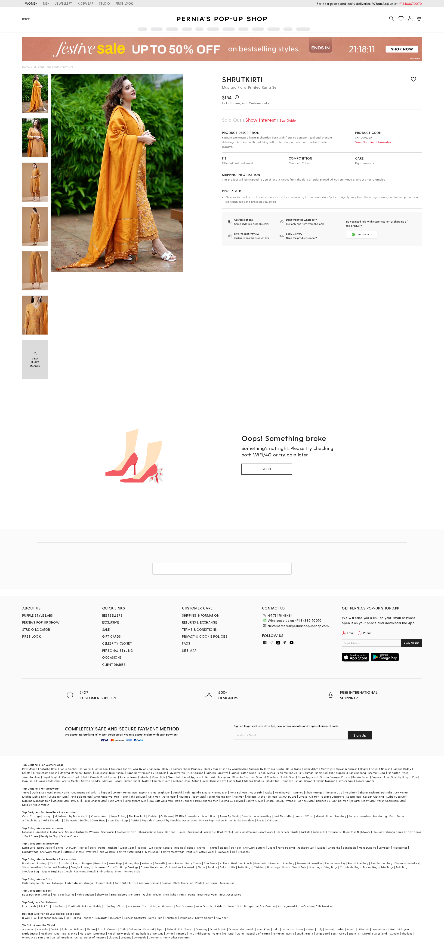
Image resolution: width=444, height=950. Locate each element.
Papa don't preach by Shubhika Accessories (169, 820)
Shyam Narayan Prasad (335, 776)
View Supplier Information (373, 142)
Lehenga (57, 882)
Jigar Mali (235, 780)
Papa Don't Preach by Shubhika (146, 772)
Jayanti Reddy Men (362, 800)
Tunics (181, 831)
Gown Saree (413, 831)
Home (26, 66)
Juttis (231, 867)
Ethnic (80, 851)
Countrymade (80, 792)
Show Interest (260, 120)
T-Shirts (212, 847)
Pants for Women (245, 831)
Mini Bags (387, 867)
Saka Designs (245, 906)
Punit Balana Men (81, 796)
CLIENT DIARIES (114, 665)
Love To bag (118, 816)
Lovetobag (380, 816)
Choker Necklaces (152, 867)
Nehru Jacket (45, 847)
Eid (68, 917)
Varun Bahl (159, 776)
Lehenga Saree (394, 831)
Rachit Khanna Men (219, 796)
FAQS (186, 643)
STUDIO (104, 3)
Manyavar (327, 768)
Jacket (146, 894)
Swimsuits (334, 831)
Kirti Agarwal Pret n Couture (296, 906)
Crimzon (272, 820)
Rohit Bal (321, 772)
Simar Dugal (132, 780)
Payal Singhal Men (94, 800)
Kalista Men (353, 796)
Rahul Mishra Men (135, 800)
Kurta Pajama (286, 847)
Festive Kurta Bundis (130, 851)
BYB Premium (324, 906)
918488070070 (410, 4)
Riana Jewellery (336, 816)
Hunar (214, 816)
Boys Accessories (230, 894)
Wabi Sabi (256, 792)
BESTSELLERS (112, 615)
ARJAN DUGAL (287, 796)
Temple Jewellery (381, 863)
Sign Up (359, 735)
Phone (367, 632)
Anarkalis (42, 831)
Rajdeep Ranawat (217, 772)
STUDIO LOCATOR (36, 629)
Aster (204, 816)
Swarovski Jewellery (310, 863)
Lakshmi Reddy (91, 906)
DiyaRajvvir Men (309, 796)
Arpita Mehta (70, 780)
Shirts (59, 847)
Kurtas (83, 847)
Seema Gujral (376, 772)
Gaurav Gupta (71, 776)
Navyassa (134, 906)
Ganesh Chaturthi (135, 917)
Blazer (157, 894)
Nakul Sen (101, 772)
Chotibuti (74, 906)
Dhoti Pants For (183, 882)
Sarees (69, 831)
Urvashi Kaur (346, 780)
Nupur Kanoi (116, 772)
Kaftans (170, 831)
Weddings (186, 917)
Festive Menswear (172, 851)
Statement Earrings (56, 867)
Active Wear (206, 851)
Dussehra (115, 917)
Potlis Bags (245, 867)
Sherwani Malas (50, 851)
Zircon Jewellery (335, 863)
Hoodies (179, 847)
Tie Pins (141, 847)
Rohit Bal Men (238, 792)
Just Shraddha (283, 816)
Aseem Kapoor (365, 780)
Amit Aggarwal (193, 776)
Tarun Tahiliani (31, 776)
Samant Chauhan (267, 776)
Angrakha (334, 847)
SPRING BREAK (275, 800)
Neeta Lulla (175, 776)
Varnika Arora (99, 816)
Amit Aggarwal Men (106, 796)
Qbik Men (154, 796)
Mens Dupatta (367, 847)
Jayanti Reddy (402, 768)
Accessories (400, 847)
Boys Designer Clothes (36, 894)
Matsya (107, 780)
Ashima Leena (128, 776)
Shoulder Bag (30, 871)
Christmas (171, 917)
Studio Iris (272, 780)
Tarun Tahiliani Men (133, 796)
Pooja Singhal (68, 768)
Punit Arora (115, 800)
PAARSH (75, 800)
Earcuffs (160, 863)
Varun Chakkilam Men (391, 800)
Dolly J (166, 768)
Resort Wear (265, 831)
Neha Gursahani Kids (209, 906)
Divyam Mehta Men (125, 792)
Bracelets (65, 863)
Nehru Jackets (85, 894)
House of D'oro (304, 816)
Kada (192, 867)
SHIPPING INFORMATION (200, 615)
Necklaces (28, 863)
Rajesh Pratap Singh (243, 772)
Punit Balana (196, 772)
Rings (76, 863)
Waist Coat (127, 847)
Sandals (213, 867)
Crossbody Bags (350, 867)
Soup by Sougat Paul (404, 776)
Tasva (26, 792)
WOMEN (31, 3)
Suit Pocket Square (160, 847)
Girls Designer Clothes (36, 882)
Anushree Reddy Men (192, 796)
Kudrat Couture (396, 796)
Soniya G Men (254, 800)
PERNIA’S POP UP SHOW (41, 622)
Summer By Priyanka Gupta (266, 768)
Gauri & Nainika (381, 768)
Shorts (201, 847)
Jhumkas (99, 867)
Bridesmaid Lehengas (201, 831)
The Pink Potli (137, 816)
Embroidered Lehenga (79, 882)
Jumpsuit (384, 847)
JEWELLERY (63, 3)
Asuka (268, 792)
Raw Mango (29, 768)
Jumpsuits (319, 831)
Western (91, 851)
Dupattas (349, 831)
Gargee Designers (332, 796)
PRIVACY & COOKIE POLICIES (204, 636)
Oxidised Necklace (177, 867)
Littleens (230, 906)
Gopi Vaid (28, 780)
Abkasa (251, 796)
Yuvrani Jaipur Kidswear (158, 906)
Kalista (26, 772)
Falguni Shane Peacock (187, 768)
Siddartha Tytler (398, 772)
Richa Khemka (211, 780)
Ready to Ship (49, 836)
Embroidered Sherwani (125, 894)
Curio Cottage (31, 816)
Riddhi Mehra (267, 772)
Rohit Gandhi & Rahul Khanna (347, 772)
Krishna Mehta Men (34, 796)
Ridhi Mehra (311, 768)
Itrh (224, 780)
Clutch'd (153, 816)
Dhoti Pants (224, 831)
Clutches (259, 867)
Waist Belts (299, 867)
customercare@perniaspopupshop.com (298, 626)
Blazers (224, 847)
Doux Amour (397, 816)
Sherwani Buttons (254, 847)
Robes (191, 847)
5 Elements (70, 820)
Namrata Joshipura (217, 776)
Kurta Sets (56, 831)
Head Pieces (175, 863)
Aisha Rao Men (267, 796)
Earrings (42, 863)
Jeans (271, 847)
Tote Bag (401, 867)
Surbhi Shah (288, 776)
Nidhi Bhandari (52, 820)
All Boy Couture (266, 906)
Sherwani (71, 847)
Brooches (244, 851)
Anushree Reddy (121, 768)
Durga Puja (155, 917)
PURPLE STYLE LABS (37, 615)
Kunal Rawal (282, 792)
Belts (223, 867)
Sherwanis (107, 831)
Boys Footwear (207, 894)
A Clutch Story (31, 820)
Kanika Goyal (360, 776)
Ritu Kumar (306, 772)
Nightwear (363, 831)
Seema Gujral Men (232, 800)
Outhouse (166, 816)
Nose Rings (115, 863)
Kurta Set (120, 882)
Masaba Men (60, 800)
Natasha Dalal (48, 768)
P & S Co (44, 906)
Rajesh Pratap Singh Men (154, 792)
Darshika (386, 792)
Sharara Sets (147, 831)
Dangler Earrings (81, 867)
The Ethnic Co (333, 792)
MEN (46, 3)
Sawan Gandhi (90, 780)
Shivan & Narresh (346, 768)
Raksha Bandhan (82, 917)
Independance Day (51, 917)
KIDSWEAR (85, 3)
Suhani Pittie (224, 820)
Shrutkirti (242, 79)
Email (350, 632)
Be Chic (84, 820)
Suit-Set (236, 847)
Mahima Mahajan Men (36, 800)
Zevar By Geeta (230, 816)
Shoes (201, 867)
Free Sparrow (184, 906)
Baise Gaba (293, 768)
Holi (35, 917)
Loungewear (30, 851)
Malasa (146, 780)
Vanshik (178, 792)
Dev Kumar (401, 792)
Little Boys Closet (114, 906)
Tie (233, 851)
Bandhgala (350, 847)
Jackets (305, 831)
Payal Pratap (177, 772)
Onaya (364, 768)
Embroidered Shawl (109, 871)
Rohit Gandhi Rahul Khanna (100, 776)
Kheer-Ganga (314, 792)
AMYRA (135, 820)
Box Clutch (65, 871)
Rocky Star (211, 768)
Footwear (223, 851)
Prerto (261, 820)
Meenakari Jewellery (281, 863)
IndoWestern (107, 851)
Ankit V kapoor (100, 792)
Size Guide (287, 120)
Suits (93, 847)
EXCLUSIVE (110, 622)
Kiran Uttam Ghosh (45, 772)
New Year (222, 917)
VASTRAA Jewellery (187, 816)
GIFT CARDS (111, 636)
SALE (106, 629)
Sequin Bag (48, 871)
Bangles (87, 863)
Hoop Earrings (129, 867)
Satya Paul (86, 768)
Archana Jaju (181, 780)
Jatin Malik (169, 796)
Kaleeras (147, 863)
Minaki (320, 816)
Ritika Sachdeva (244, 820)
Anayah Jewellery (359, 816)
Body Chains (193, 863)
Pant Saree (31, 836)
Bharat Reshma (369, 792)
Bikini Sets (282, 831)
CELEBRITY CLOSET (117, 643)
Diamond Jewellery (407, 863)
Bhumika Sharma (243, 776)
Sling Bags (330, 867)
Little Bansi (59, 906)
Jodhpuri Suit (305, 847)
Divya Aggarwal (308, 776)
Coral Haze (98, 820)
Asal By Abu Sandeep (146, 768)
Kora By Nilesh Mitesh (35, 804)
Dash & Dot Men (42, 792)
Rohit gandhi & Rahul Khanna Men (206, 792)
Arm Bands (211, 863)
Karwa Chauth (204, 917)
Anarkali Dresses (149, 882)
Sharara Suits (104, 882)
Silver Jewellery (32, 867)
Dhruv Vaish (61, 792)
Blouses (377, 831)
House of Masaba (49, 780)
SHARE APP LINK (411, 643)
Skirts (294, 831)
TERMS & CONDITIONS (199, 629)
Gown (132, 831)
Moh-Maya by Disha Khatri (72, 816)
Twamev (298, 792)
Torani (118, 780)
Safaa (196, 780)
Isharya (47, 816)
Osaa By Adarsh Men (233, 768)
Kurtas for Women (87, 831)
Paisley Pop (206, 820)
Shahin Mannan (325, 780)
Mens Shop (152, 851)
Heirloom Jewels (241, 863)
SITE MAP (189, 650)
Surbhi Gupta (162, 780)
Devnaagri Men (58, 796)
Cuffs (53, 863)
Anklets (224, 863)
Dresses (121, 831)
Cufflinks (68, 851)
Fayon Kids (29, 906)
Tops (160, 831)
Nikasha (145, 776)
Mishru (88, 772)
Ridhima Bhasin (287, 772)
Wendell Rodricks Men (300, 800)
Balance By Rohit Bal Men (332, 800)
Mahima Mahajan (71, 772)
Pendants (260, 863)
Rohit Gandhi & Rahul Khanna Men (196, 800)
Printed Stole (132, 871)
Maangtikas (132, 863)
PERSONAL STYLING (117, 650)
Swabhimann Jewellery (256, 816)
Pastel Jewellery (358, 863)
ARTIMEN (239, 796)
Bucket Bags (371, 867)
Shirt (166, 894)
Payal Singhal (51, 776)
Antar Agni (101, 768)
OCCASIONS (112, 657)
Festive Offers (69, 836)
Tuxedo (321, 847)
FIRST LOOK (124, 3)
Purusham (351, 792)
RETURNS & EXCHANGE (199, 622)
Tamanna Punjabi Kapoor (297, 780)
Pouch (286, 867)
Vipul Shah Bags (118, 820)
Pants (101, 847)
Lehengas (28, 831)
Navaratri (102, 917)
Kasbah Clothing (373, 796)
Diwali (26, 917)
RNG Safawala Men (161, 800)
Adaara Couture (254, 780)
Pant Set (191, 851)
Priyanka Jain (380, 776)
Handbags (273, 867)
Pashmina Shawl (84, 871)
